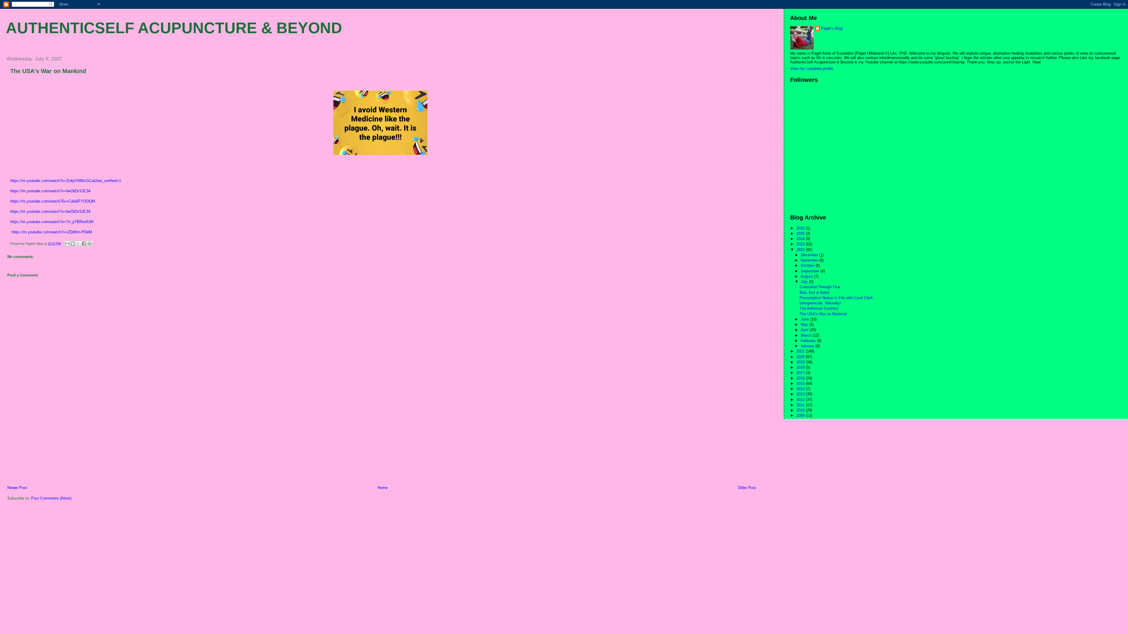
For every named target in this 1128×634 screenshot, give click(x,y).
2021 (801, 351)
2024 (801, 239)
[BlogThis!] (73, 244)
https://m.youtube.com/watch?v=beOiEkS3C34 (50, 191)
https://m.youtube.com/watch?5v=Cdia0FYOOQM (52, 201)
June (805, 319)
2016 (801, 378)
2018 (801, 367)
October (808, 265)
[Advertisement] (45, 444)
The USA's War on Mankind (48, 71)
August (807, 276)
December (810, 255)
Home (382, 487)
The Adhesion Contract (819, 308)
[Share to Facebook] (84, 244)
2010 (801, 410)
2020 (801, 357)
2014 (801, 389)
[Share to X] (78, 244)
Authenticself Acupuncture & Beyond (174, 27)
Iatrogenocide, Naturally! (820, 303)
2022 (801, 249)
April (805, 330)
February (809, 340)
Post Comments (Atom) (51, 498)
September (810, 271)
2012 (801, 399)
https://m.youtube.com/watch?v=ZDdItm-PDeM (51, 232)
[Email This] (67, 244)
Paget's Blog (831, 28)
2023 (801, 244)
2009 (801, 415)
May (805, 324)
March (807, 335)
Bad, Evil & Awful (814, 292)
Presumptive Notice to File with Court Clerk (836, 298)
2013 (801, 394)
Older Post (747, 487)
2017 (801, 372)
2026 (801, 228)
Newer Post (17, 487)
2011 (801, 405)
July (805, 281)
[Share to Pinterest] (90, 244)
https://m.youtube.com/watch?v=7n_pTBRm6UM (51, 222)
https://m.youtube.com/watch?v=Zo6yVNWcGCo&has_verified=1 (65, 180)
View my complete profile (811, 68)
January (808, 346)
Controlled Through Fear (820, 287)
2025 (801, 233)
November (810, 260)
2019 (801, 362)
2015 (801, 383)
